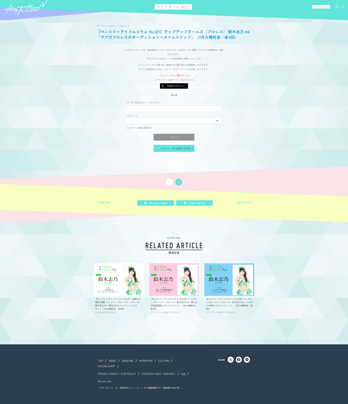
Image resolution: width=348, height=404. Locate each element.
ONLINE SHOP (106, 366)
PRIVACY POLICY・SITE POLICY (117, 373)
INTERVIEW (146, 360)
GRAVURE (127, 360)
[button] (343, 6)
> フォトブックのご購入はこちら (174, 75)
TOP (100, 360)
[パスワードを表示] (217, 120)
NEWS (112, 360)
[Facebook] (239, 360)
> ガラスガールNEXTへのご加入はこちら (174, 79)
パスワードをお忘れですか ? (176, 148)
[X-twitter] (231, 360)
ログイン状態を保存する (140, 128)
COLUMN (163, 360)
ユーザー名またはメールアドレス (142, 102)
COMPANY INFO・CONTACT (158, 373)
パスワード (131, 115)
